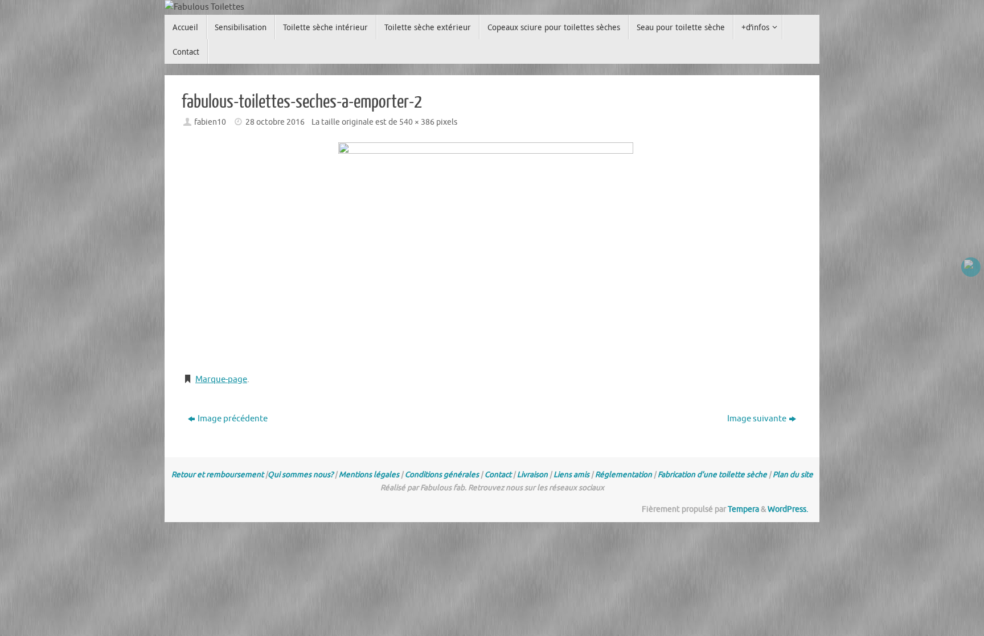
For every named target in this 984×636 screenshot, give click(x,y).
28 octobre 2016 (275, 122)
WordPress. (788, 509)
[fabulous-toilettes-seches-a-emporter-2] (492, 252)
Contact (498, 474)
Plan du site (793, 474)
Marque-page (221, 379)
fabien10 (210, 122)
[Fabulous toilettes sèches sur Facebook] (971, 267)
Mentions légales (369, 474)
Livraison (532, 474)
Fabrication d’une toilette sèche (712, 474)
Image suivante (756, 418)
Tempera (743, 509)
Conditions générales (442, 474)
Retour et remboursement (217, 474)
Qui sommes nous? (300, 474)
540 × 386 (416, 122)
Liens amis (571, 474)
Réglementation (623, 474)
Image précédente (233, 418)
